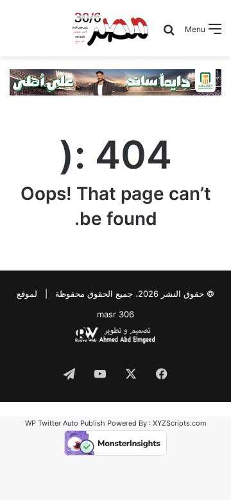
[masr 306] (111, 28)
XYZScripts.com (180, 423)
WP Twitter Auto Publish (65, 423)
